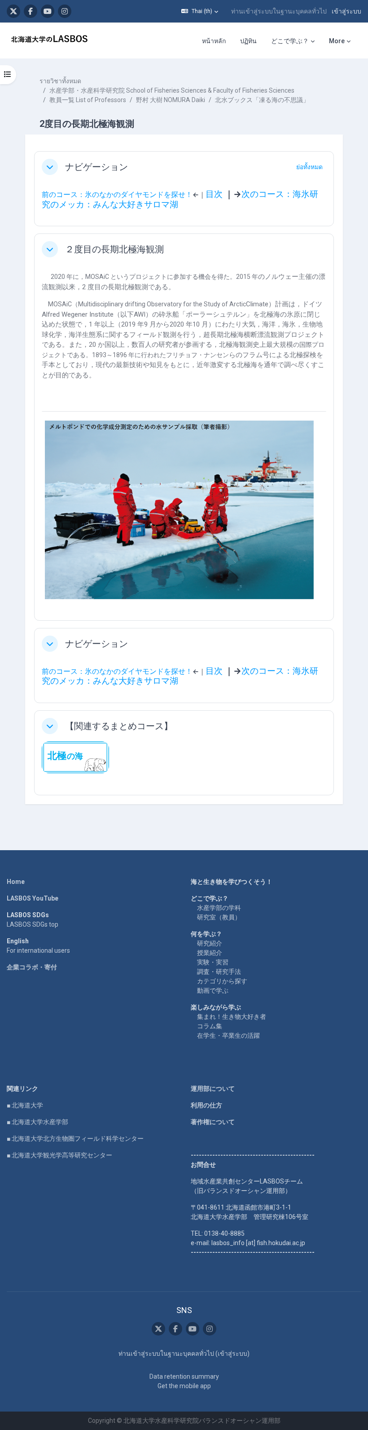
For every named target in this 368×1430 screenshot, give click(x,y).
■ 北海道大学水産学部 (37, 1121)
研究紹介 (209, 943)
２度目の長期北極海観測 (114, 249)
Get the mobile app (184, 1386)
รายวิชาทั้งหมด (60, 81)
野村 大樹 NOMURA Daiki (170, 99)
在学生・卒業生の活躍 (228, 1035)
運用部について (213, 1088)
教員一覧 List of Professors (87, 99)
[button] (200, 11)
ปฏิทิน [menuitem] (248, 41)
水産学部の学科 (219, 907)
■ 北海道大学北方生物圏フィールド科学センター (75, 1138)
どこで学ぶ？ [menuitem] (290, 41)
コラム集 (209, 1026)
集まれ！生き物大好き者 (231, 1016)
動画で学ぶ (212, 990)
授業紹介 (209, 952)
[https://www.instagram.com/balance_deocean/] (64, 11)
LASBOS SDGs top (32, 924)
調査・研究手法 (219, 971)
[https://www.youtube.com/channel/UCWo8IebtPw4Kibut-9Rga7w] (47, 11)
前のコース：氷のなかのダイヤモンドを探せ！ (117, 194)
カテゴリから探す (222, 981)
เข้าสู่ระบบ (346, 11)
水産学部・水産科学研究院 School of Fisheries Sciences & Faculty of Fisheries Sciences (171, 90)
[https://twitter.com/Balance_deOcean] (13, 11)
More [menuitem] (337, 41)
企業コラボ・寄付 (32, 967)
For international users (38, 950)
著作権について (213, 1121)
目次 (214, 194)
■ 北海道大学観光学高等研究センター (59, 1155)
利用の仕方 (206, 1105)
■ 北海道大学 (25, 1105)
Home (16, 881)
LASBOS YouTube (32, 898)
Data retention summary (184, 1376)
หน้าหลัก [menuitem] (214, 41)
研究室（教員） (219, 917)
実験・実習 (212, 962)
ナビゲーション (96, 166)
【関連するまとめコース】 (119, 726)
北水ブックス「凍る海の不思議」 (262, 99)
